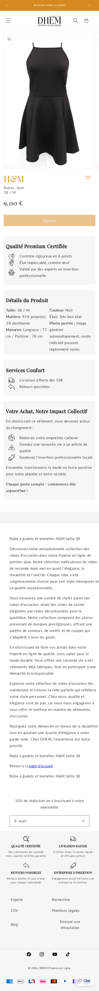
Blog (14, 924)
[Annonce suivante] (90, 5)
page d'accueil (40, 766)
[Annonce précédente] (9, 5)
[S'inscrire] (84, 821)
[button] (9, 20)
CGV (14, 910)
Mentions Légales (66, 910)
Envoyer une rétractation (70, 925)
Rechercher (61, 900)
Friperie (17, 900)
